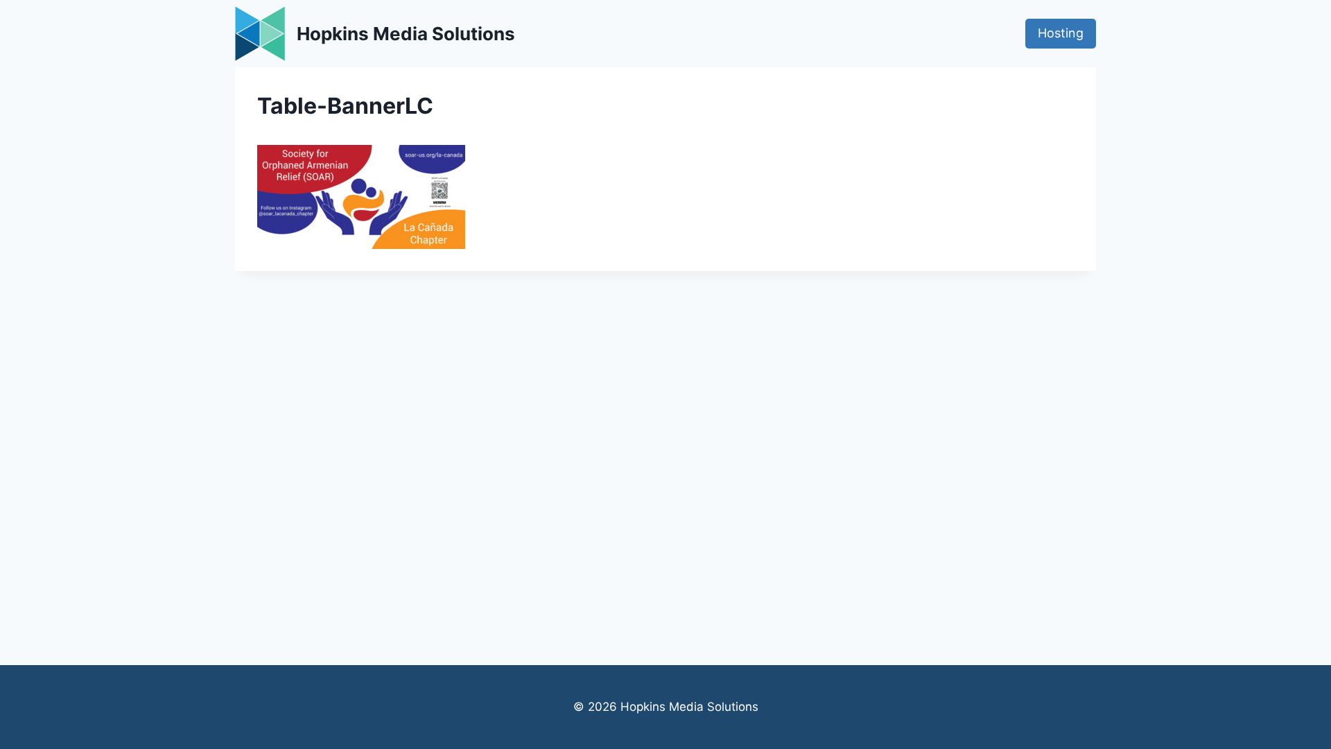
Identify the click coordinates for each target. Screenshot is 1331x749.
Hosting (1061, 33)
